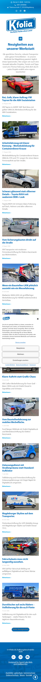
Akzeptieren (20, 348)
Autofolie (9, 673)
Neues (22, 675)
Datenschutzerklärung (22, 365)
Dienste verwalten (20, 342)
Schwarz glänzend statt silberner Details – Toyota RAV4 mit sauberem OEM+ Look (19, 194)
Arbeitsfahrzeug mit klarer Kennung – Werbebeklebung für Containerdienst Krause (18, 146)
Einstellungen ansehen (20, 360)
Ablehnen (20, 354)
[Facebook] (24, 11)
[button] (38, 319)
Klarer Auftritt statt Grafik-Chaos (19, 377)
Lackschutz (18, 673)
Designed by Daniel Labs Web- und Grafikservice (20, 663)
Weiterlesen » (6, 116)
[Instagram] (20, 11)
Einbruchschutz (12, 675)
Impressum (33, 365)
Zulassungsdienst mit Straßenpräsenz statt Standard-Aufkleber (18, 468)
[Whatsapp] (16, 11)
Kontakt (29, 675)
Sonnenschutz (29, 673)
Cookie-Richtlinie (10, 365)
